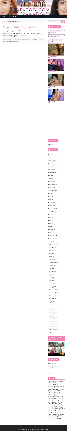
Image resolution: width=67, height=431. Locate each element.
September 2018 (53, 329)
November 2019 (53, 293)
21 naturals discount (52, 381)
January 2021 (52, 259)
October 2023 (52, 187)
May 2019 (51, 308)
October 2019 (52, 296)
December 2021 (52, 235)
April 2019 (51, 311)
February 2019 (53, 317)
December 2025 (52, 157)
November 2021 (52, 238)
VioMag (24, 429)
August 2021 (52, 247)
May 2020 (51, 280)
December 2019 (53, 290)
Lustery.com (57, 407)
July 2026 (50, 154)
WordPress (45, 429)
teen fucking (57, 415)
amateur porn (19, 39)
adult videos (60, 381)
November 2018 (53, 326)
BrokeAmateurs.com (53, 389)
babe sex (60, 386)
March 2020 (52, 284)
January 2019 (52, 320)
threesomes (60, 417)
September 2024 (52, 172)
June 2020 (51, 278)
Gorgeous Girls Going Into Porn (19, 27)
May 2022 (51, 220)
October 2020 (52, 265)
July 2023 (50, 193)
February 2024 (52, 181)
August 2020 (52, 271)
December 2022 (52, 205)
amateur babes (52, 383)
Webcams (51, 373)
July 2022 (50, 214)
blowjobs (52, 388)
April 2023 (51, 199)
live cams (52, 407)
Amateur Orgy (52, 144)
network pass (61, 408)
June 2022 (51, 217)
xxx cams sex (50, 418)
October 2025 (52, 160)
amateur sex (26, 39)
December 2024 (52, 169)
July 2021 (51, 250)
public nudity (56, 412)
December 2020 (53, 262)
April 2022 (51, 223)
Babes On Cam (12, 16)
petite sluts (50, 410)
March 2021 (52, 256)
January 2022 (51, 232)
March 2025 (51, 166)
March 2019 (52, 314)
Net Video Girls (54, 408)
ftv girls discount (53, 396)
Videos (50, 370)
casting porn (61, 389)
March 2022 (51, 226)
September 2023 (52, 190)
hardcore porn (9, 41)
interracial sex (54, 406)
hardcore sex (16, 41)
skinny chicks (61, 414)
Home (3, 16)
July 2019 (51, 302)
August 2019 (52, 299)
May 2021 (51, 253)
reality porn (55, 414)
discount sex (54, 394)
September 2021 (53, 244)
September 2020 (53, 268)
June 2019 (51, 305)
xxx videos (58, 418)
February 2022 (52, 229)
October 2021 (52, 241)
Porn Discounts (8, 39)
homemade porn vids (52, 404)
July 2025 (50, 163)
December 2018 (53, 323)
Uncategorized (52, 367)
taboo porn (51, 415)
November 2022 (52, 208)
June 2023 (51, 196)
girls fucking (54, 398)
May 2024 (51, 175)
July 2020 (51, 275)
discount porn (34, 39)
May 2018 (51, 332)
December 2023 (52, 184)
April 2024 (51, 178)
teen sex (54, 417)
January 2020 (52, 287)
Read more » (24, 36)
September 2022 (52, 211)
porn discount (54, 411)
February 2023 (52, 202)
